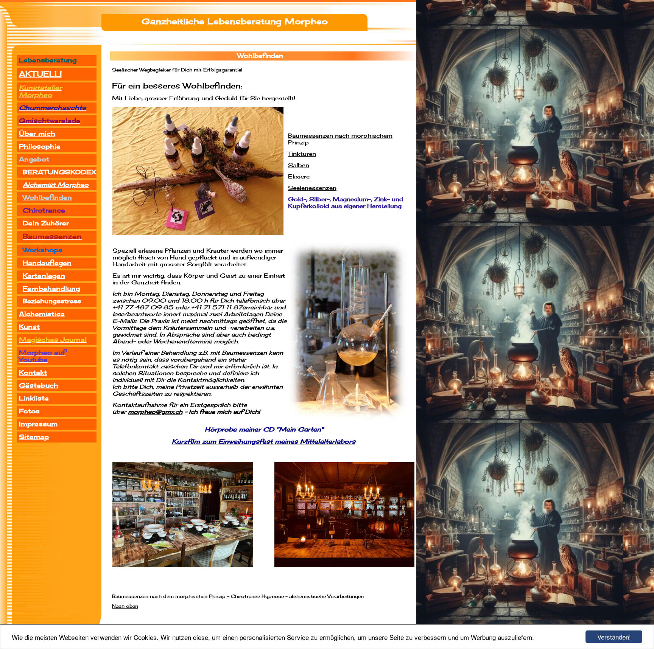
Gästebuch (38, 385)
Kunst (29, 327)
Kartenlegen (44, 275)
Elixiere (299, 177)
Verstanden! (614, 636)
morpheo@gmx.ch (155, 412)
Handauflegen (47, 263)
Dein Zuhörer (46, 223)
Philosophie (40, 146)
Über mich (37, 133)
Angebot (34, 159)
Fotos (29, 411)
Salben (298, 165)
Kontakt (33, 372)
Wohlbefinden (47, 197)
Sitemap (34, 437)
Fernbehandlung (51, 288)
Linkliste (34, 398)
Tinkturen (302, 154)
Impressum (38, 424)
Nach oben (125, 606)
